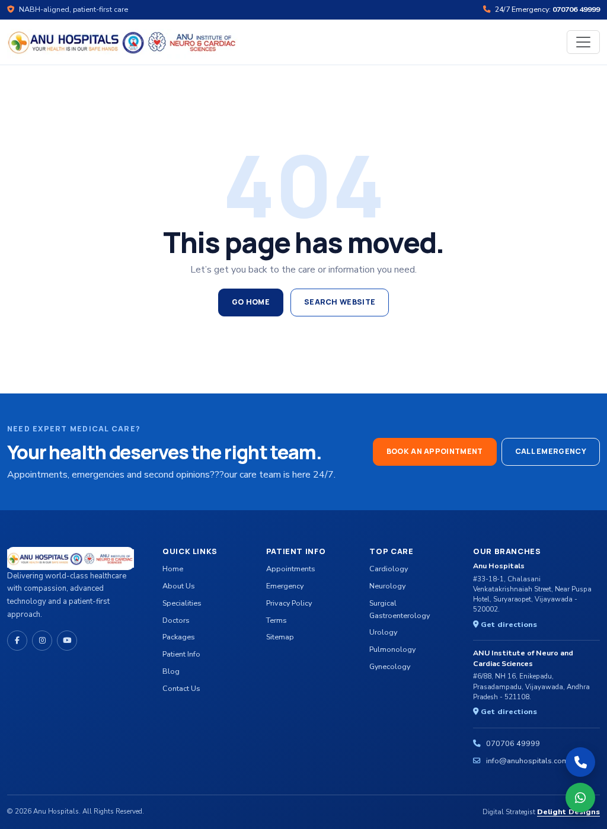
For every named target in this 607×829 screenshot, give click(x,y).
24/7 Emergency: (546, 9)
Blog (171, 671)
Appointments (290, 569)
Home (172, 569)
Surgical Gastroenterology (399, 609)
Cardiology (388, 569)
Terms (276, 620)
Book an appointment (434, 451)
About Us (178, 586)
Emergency (285, 586)
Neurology (387, 586)
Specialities (182, 603)
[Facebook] (17, 640)
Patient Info (181, 654)
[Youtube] (67, 640)
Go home (251, 302)
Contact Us (181, 688)
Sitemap (280, 637)
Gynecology (389, 666)
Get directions (507, 624)
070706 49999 (513, 743)
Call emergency (550, 451)
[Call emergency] (580, 762)
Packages (178, 637)
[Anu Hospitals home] (122, 41)
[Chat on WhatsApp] (580, 797)
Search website (339, 302)
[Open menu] (583, 42)
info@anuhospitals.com (527, 761)
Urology (383, 632)
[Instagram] (42, 640)
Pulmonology (392, 649)
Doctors (176, 620)
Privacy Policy (289, 603)
